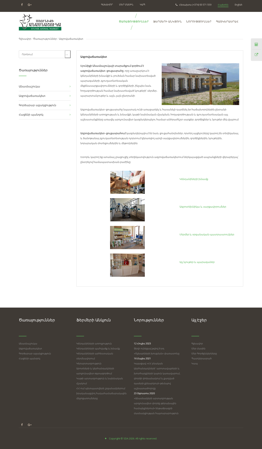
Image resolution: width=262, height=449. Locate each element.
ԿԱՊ (142, 4)
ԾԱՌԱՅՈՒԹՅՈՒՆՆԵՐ (134, 21)
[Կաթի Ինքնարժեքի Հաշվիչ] (256, 44)
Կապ (194, 363)
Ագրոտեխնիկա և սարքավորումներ (203, 206)
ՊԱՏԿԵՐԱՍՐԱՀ (227, 21)
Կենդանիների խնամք (194, 179)
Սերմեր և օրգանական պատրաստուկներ (207, 234)
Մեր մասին (198, 348)
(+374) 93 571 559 (195, 4)
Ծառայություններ (45, 38)
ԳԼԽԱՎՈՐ (107, 4)
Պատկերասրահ (201, 358)
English (238, 4)
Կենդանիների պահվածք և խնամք (98, 348)
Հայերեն (223, 4)
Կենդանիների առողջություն (94, 343)
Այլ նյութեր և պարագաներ (197, 261)
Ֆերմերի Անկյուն (167, 21)
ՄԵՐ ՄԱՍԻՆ (126, 4)
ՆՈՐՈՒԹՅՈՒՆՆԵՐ (199, 21)
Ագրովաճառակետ (30, 348)
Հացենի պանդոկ (29, 358)
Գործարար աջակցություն (35, 353)
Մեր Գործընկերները (204, 353)
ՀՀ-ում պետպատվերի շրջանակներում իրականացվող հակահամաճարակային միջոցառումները (101, 393)
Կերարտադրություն (88, 363)
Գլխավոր (25, 38)
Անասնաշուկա (28, 343)
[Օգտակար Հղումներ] (256, 55)
